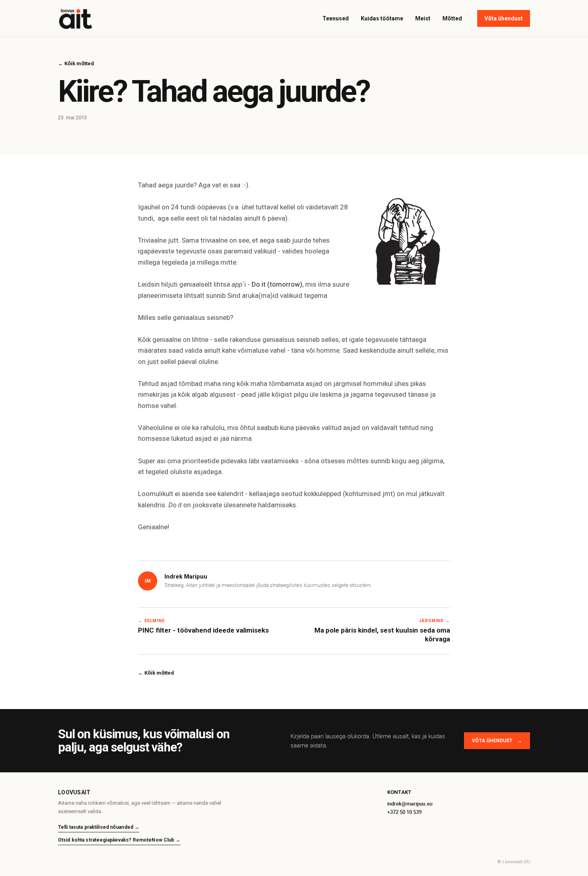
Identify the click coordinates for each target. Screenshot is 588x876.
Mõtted (452, 18)
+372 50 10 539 (404, 812)
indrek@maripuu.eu (409, 803)
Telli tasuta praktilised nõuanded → (98, 827)
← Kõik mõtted (76, 63)
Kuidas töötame (382, 18)
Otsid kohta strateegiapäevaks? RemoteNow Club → (119, 840)
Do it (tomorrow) (277, 284)
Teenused (335, 18)
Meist (422, 18)
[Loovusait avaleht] (75, 19)
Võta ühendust (503, 18)
